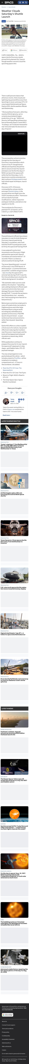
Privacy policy (5, 1032)
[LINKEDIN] (23, 399)
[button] (26, 2)
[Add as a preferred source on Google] (7, 1015)
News (3, 21)
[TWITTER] (21, 399)
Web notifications (6, 1046)
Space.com (11, 409)
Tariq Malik (11, 21)
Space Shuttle (11, 7)
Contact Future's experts (8, 1025)
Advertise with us (6, 1043)
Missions (4, 7)
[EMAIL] (19, 402)
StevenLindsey (13, 191)
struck (7, 273)
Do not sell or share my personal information (13, 1053)
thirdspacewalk (16, 179)
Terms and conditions (7, 1028)
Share (5, 50)
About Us (4, 1021)
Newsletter (24, 50)
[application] (14, 142)
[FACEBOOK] (19, 399)
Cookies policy (6, 1035)
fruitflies (18, 358)
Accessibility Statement (8, 1039)
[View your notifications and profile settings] (23, 2)
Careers (4, 1050)
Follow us (15, 50)
